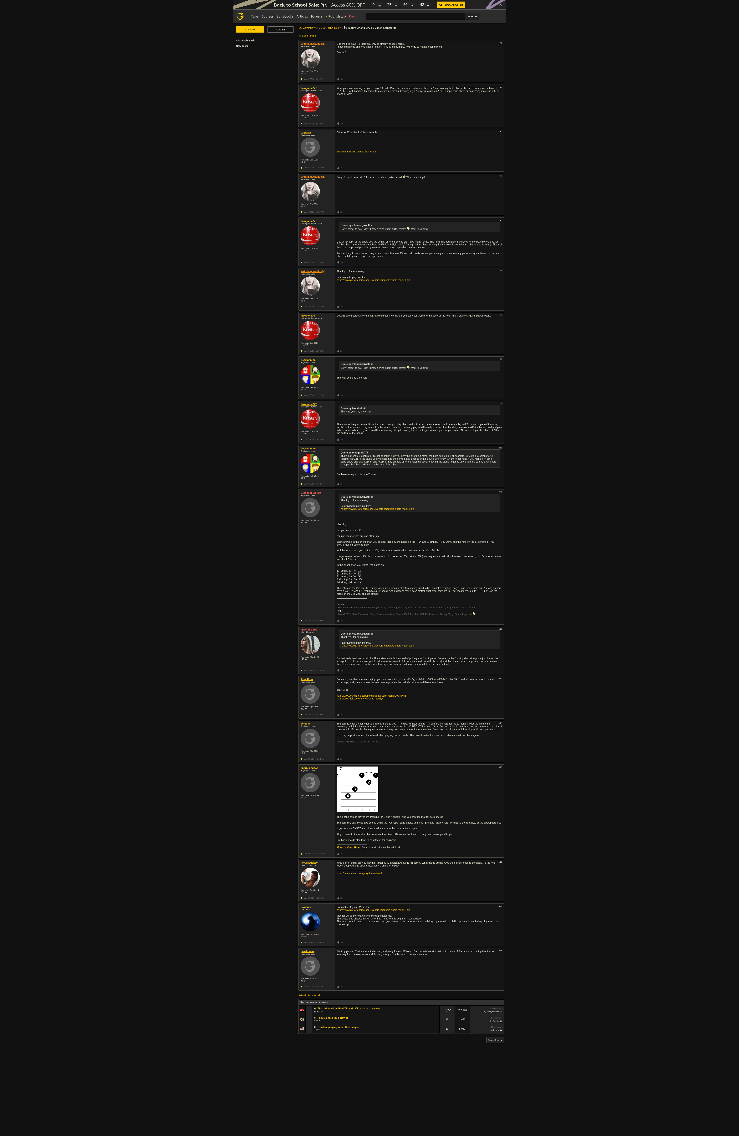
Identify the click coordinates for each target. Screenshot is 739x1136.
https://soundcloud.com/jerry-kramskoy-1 (359, 873)
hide (436, 1013)
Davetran (306, 907)
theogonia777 (309, 88)
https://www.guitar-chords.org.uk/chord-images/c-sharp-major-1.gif (373, 280)
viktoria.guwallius (311, 43)
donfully (305, 723)
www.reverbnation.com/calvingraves (356, 151)
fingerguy (306, 629)
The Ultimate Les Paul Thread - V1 (338, 1008)
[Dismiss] (500, 5)
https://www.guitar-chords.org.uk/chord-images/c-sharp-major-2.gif (373, 909)
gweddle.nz (307, 951)
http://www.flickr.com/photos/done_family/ (360, 698)
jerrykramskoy (309, 862)
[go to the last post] (501, 1012)
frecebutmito (308, 360)
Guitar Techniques (329, 27)
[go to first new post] (315, 1009)
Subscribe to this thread (309, 995)
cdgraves (306, 132)
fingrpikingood (309, 768)
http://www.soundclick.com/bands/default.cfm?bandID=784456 (371, 695)
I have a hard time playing (333, 1017)
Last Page (375, 1009)
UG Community (307, 27)
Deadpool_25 (308, 492)
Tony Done (307, 679)
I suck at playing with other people (338, 1027)
